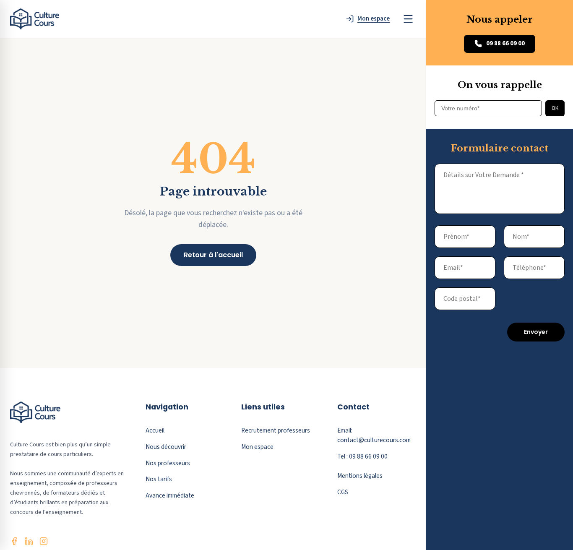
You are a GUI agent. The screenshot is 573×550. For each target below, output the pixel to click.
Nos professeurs (168, 463)
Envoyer (536, 332)
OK (555, 108)
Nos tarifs (159, 479)
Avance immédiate (170, 495)
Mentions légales (360, 475)
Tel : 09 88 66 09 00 (362, 456)
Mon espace (257, 446)
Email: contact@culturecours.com (374, 435)
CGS (342, 492)
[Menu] (408, 19)
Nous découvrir (166, 446)
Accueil (155, 430)
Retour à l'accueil (213, 255)
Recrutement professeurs (275, 430)
